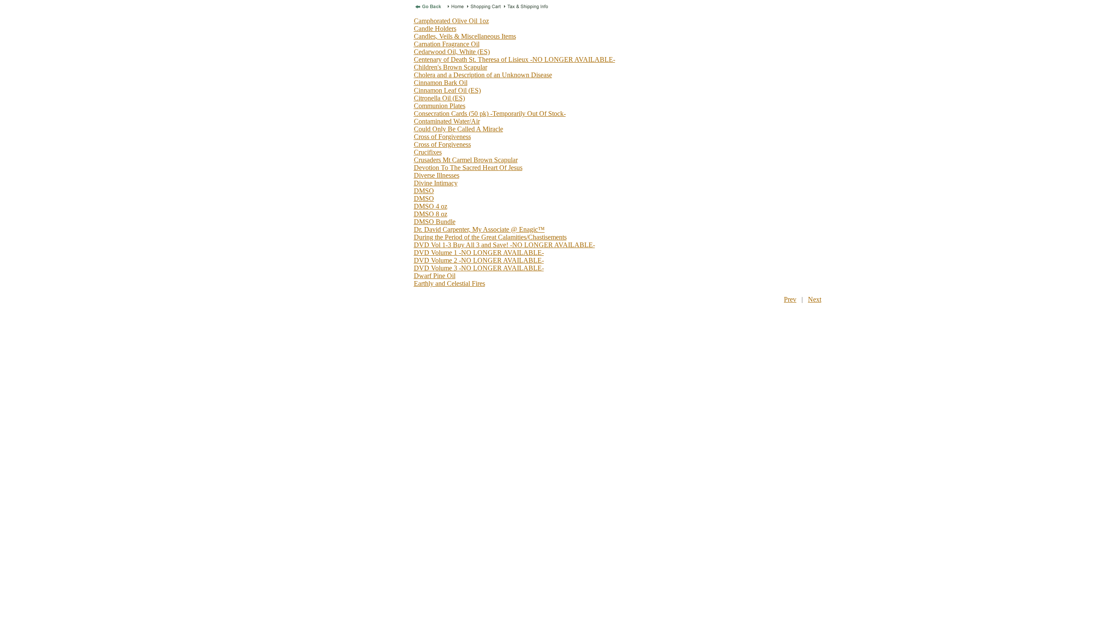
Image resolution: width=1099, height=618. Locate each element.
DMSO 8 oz (430, 214)
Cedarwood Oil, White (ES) (452, 51)
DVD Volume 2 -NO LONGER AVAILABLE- (479, 260)
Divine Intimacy (436, 183)
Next (814, 299)
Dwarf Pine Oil (434, 275)
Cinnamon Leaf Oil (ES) (447, 90)
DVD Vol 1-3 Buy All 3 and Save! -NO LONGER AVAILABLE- (504, 244)
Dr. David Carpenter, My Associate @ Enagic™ (479, 229)
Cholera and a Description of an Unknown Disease (483, 75)
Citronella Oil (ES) (439, 98)
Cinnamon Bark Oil (441, 82)
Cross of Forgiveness (442, 136)
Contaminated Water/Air (447, 121)
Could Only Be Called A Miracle (458, 129)
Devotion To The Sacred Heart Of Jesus (468, 167)
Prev (790, 299)
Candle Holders (435, 28)
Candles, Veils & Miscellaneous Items (465, 36)
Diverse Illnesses (436, 175)
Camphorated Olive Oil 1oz (451, 20)
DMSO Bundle (434, 221)
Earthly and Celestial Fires (449, 283)
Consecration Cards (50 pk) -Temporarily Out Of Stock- (490, 113)
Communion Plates (439, 105)
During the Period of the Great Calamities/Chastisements (490, 237)
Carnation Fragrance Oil (447, 44)
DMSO (424, 190)
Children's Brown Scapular (450, 67)
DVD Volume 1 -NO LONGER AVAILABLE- (479, 252)
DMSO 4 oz (430, 206)
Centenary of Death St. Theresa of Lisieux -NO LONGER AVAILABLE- (514, 59)
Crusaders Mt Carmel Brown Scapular (466, 160)
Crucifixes (428, 152)
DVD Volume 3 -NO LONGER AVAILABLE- (479, 268)
